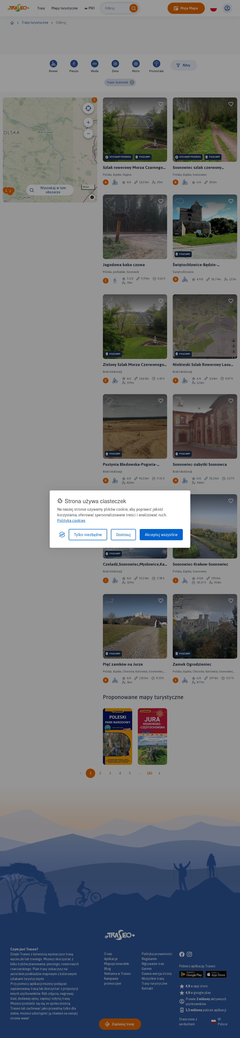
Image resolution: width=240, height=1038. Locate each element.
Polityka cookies (71, 520)
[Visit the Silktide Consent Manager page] (62, 534)
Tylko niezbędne (88, 535)
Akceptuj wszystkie (161, 535)
